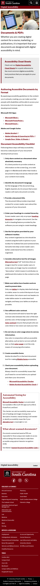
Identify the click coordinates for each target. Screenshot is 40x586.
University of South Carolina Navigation (36, 3)
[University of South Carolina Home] (10, 2)
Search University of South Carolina (31, 3)
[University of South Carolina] (20, 474)
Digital (9, 7)
